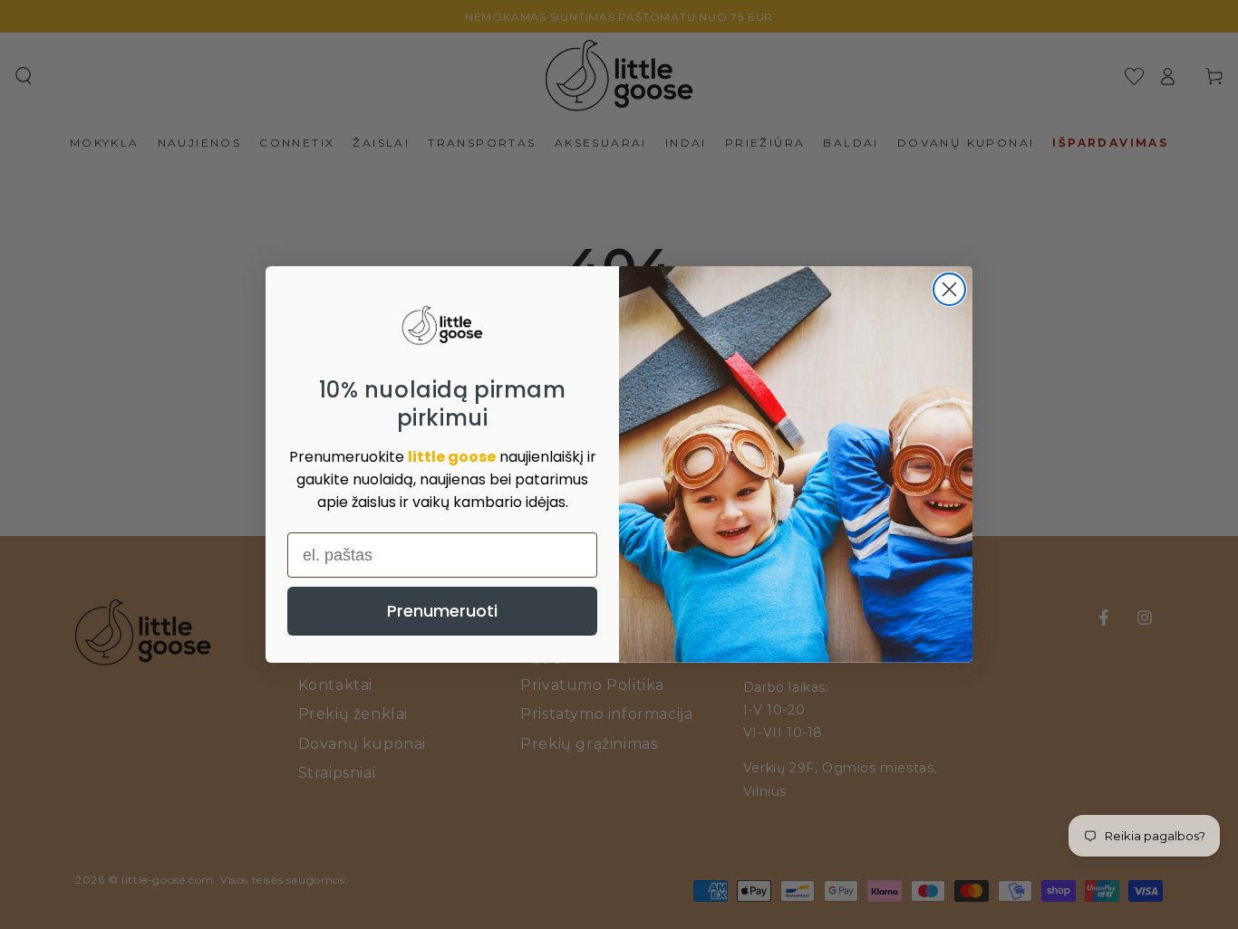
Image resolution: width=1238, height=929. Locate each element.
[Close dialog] (949, 289)
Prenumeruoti (442, 610)
